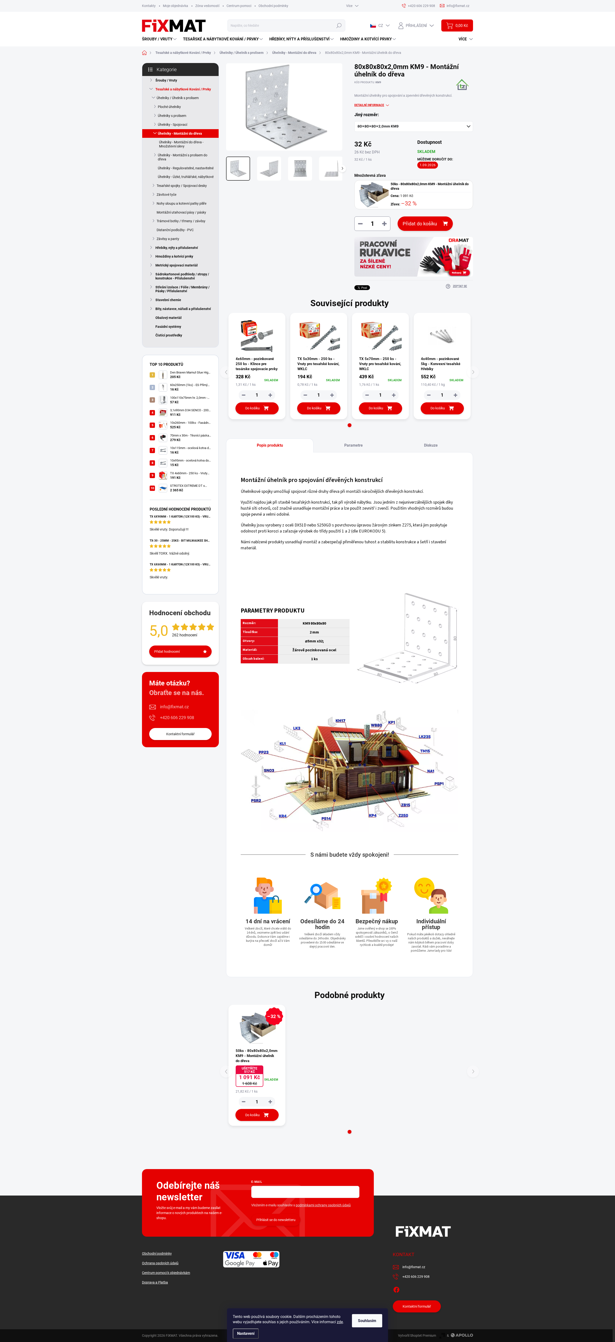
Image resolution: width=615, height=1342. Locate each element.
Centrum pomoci (239, 6)
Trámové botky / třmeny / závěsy (181, 221)
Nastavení (245, 1333)
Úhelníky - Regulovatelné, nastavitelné (186, 168)
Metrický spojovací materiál (176, 265)
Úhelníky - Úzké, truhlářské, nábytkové (186, 177)
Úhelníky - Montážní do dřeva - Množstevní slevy (181, 144)
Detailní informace (369, 105)
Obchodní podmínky (273, 6)
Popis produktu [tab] (270, 445)
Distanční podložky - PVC (175, 230)
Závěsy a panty (168, 239)
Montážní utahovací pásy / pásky (181, 212)
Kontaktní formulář (180, 734)
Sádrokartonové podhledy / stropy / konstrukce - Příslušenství (182, 276)
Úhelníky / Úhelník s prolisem (178, 98)
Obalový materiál (168, 318)
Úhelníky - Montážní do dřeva (180, 133)
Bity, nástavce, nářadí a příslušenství (183, 309)
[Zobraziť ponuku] (413, 257)
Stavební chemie (168, 300)
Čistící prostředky (168, 335)
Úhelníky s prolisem (172, 116)
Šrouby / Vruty (166, 80)
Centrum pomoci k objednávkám (166, 1273)
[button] (349, 425)
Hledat (339, 25)
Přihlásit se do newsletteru (275, 1220)
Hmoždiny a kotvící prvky (174, 256)
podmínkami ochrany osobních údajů (323, 1205)
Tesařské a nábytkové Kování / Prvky (183, 89)
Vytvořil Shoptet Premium (417, 1335)
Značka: (459, 92)
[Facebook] (396, 1288)
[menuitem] (160, 39)
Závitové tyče (166, 194)
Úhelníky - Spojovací (172, 125)
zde (340, 1322)
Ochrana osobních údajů (160, 1263)
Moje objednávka (175, 6)
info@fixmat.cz (174, 706)
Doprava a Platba (155, 1282)
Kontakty (149, 6)
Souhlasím (367, 1320)
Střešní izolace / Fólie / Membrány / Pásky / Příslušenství (182, 289)
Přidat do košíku (420, 224)
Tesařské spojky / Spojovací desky (182, 186)
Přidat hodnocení (167, 651)
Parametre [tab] (353, 445)
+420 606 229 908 (177, 717)
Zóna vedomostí (207, 6)
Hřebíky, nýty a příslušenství (176, 248)
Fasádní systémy (168, 327)
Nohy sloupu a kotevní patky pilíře (181, 203)
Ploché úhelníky (169, 107)
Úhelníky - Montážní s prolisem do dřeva (182, 157)
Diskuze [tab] (431, 445)
